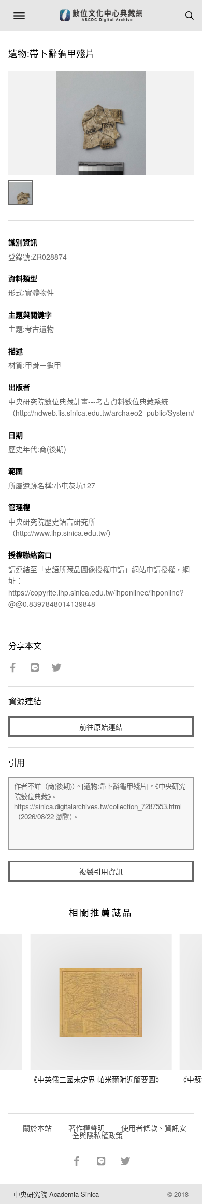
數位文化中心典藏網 (101, 15)
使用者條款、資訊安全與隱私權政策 (129, 1131)
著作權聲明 (86, 1128)
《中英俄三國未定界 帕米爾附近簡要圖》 (96, 1079)
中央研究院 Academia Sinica (56, 1194)
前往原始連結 (101, 726)
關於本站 (37, 1128)
